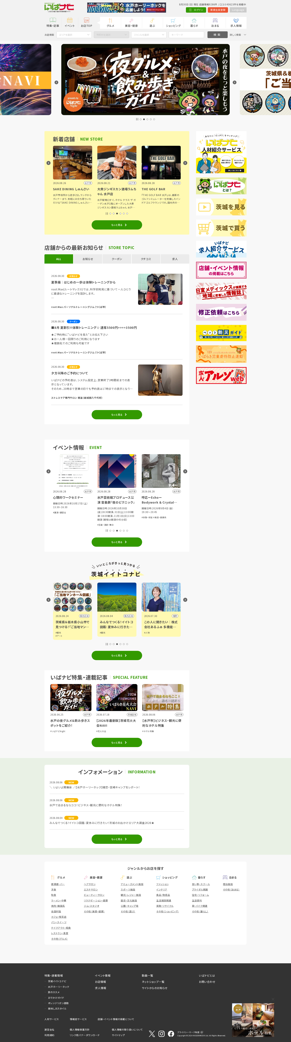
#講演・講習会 (59, 512)
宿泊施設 (228, 884)
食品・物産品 (163, 895)
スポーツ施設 (128, 889)
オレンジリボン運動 (58, 1003)
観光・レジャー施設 (131, 895)
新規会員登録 (218, 9)
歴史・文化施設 (129, 900)
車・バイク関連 (200, 906)
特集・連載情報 (53, 975)
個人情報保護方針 (80, 1029)
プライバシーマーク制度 (188, 1032)
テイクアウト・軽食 (61, 927)
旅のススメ (54, 992)
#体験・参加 (147, 517)
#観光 (58, 632)
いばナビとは (207, 975)
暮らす (194, 26)
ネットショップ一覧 (153, 982)
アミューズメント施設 (132, 884)
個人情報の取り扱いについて (127, 1029)
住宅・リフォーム (200, 895)
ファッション (162, 884)
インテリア (161, 889)
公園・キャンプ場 (129, 906)
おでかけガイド (56, 997)
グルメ (110, 26)
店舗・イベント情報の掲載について (116, 1019)
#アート (59, 635)
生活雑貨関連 (163, 900)
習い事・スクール (201, 884)
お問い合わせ (207, 982)
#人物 (147, 632)
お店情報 (100, 982)
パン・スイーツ (59, 922)
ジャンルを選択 (141, 34)
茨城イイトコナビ (57, 981)
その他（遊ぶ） (128, 911)
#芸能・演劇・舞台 (105, 524)
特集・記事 (52, 26)
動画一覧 (147, 975)
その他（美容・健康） (94, 911)
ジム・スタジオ (91, 906)
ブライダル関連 (200, 889)
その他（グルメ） (59, 938)
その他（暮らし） (200, 911)
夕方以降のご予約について (69, 373)
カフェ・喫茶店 (59, 916)
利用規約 (49, 1035)
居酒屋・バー (58, 884)
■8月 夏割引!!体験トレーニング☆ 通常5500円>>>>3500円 (94, 327)
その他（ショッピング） (167, 911)
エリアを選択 (65, 34)
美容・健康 (131, 26)
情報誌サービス (78, 1019)
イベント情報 (103, 975)
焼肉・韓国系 (58, 906)
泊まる (215, 26)
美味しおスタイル (57, 1008)
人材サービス (51, 1019)
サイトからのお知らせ (155, 988)
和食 (53, 895)
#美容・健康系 (160, 517)
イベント (70, 26)
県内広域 (84, 615)
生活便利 (197, 900)
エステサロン (91, 889)
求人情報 (236, 26)
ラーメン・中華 (58, 900)
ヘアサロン (90, 884)
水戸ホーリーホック (58, 986)
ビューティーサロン (94, 895)
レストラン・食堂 (59, 933)
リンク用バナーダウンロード (85, 1035)
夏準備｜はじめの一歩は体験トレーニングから (83, 282)
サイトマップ (118, 1035)
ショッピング (173, 26)
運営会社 (49, 1029)
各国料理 (56, 911)
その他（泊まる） (231, 889)
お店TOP (86, 26)
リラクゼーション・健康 (96, 900)
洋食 (53, 889)
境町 (175, 615)
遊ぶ (152, 26)
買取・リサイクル (164, 906)
